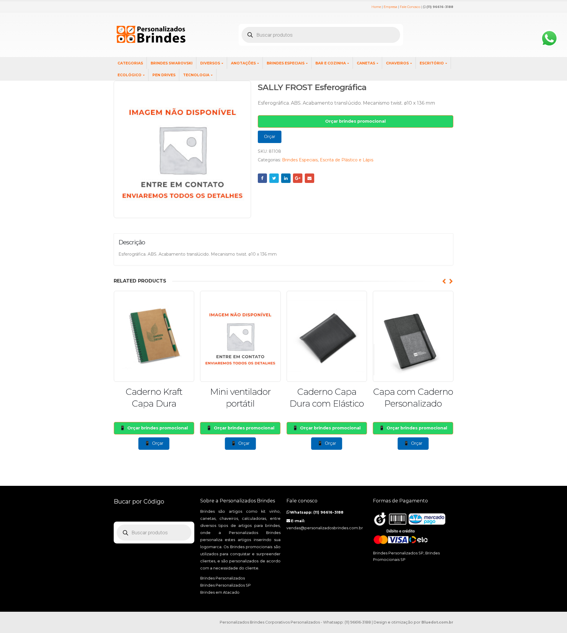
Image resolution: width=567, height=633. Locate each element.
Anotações (243, 63)
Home (376, 7)
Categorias (130, 63)
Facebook (262, 178)
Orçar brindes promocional (355, 121)
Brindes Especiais (285, 63)
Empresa (390, 7)
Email (309, 178)
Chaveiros (397, 63)
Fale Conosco (410, 7)
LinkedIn (286, 178)
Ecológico (129, 75)
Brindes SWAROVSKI (172, 63)
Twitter (274, 178)
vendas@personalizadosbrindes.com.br (324, 528)
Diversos (210, 63)
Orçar (269, 136)
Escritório (432, 63)
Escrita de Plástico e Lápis (346, 160)
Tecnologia (196, 75)
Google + (297, 178)
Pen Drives (163, 75)
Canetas (366, 63)
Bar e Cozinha (330, 63)
